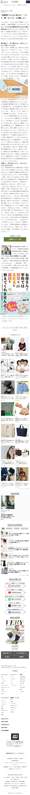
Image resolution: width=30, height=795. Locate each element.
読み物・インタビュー (5, 10)
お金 (2, 712)
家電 (2, 714)
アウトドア (3, 704)
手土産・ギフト (4, 710)
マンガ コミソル (15, 783)
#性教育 (25, 327)
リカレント (13, 709)
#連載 (21, 327)
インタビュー (13, 703)
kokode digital (15, 787)
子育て (21, 674)
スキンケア (13, 679)
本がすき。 (23, 783)
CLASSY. (8, 777)
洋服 (2, 683)
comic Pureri (7, 783)
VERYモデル (13, 707)
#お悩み (15, 330)
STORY (17, 777)
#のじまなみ (5, 327)
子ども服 (22, 683)
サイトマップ (15, 764)
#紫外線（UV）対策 (22, 5)
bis (11, 779)
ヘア (12, 681)
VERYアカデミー (14, 705)
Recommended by (22, 488)
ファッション (4, 674)
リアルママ (22, 691)
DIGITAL (16, 758)
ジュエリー (3, 681)
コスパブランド (4, 685)
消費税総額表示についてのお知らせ (15, 753)
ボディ (12, 683)
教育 (21, 689)
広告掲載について (7, 766)
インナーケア (13, 685)
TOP (2, 665)
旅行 (2, 706)
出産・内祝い (22, 681)
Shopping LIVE (5, 724)
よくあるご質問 (16, 766)
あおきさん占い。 (5, 718)
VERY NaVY (4, 727)
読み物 (12, 711)
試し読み (7, 657)
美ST (26, 777)
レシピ (2, 700)
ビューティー (13, 674)
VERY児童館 (22, 677)
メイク (12, 677)
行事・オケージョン (5, 687)
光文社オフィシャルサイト (15, 768)
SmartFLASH (14, 781)
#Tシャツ (15, 5)
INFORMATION (15, 760)
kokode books (22, 785)
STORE (21, 758)
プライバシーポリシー (20, 762)
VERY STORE (4, 721)
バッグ (2, 679)
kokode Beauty (14, 785)
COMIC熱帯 (21, 781)
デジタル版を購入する (21, 653)
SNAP (2, 689)
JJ (3, 777)
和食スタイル (17, 779)
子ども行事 (22, 687)
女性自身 (8, 781)
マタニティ (3, 691)
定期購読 (21, 657)
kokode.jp (6, 785)
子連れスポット (23, 679)
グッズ (21, 685)
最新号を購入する (7, 653)
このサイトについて (9, 762)
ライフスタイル (5, 697)
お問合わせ (24, 766)
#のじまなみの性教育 (14, 327)
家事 (2, 708)
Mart (22, 777)
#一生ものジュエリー (8, 5)
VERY (13, 777)
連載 (11, 10)
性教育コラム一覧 (15, 239)
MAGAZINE (10, 758)
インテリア (3, 702)
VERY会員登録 (4, 730)
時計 (2, 693)
